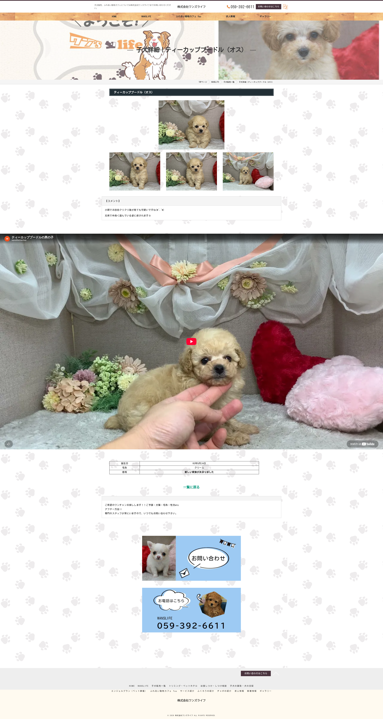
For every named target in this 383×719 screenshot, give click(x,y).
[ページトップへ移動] (276, 673)
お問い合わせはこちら (268, 7)
